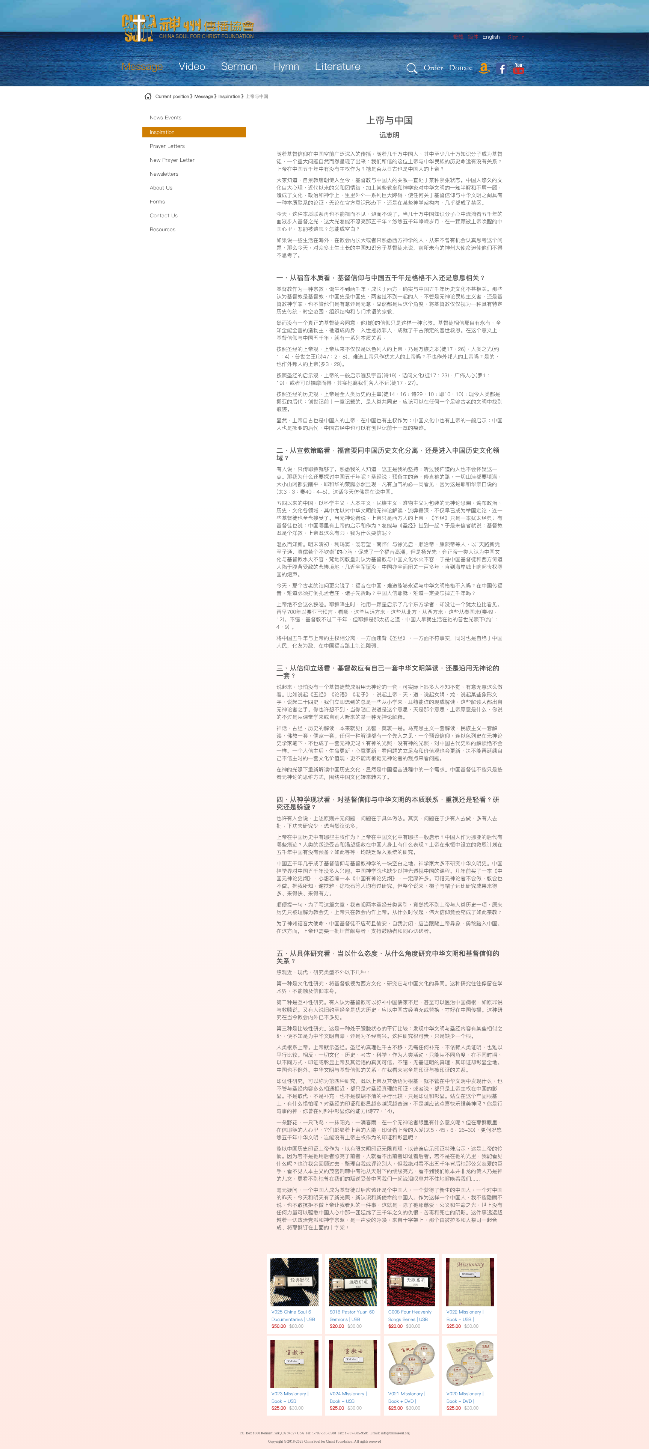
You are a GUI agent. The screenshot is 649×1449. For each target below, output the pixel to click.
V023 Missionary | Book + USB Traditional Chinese (292, 1401)
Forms (157, 201)
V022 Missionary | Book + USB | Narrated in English (467, 1319)
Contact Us (164, 215)
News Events (165, 117)
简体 (473, 37)
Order (433, 67)
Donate (460, 67)
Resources (162, 229)
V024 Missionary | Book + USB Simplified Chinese (349, 1401)
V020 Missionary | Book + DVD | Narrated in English (467, 1401)
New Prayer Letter (172, 160)
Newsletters (164, 174)
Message (204, 96)
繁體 (458, 37)
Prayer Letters (167, 146)
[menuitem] (516, 37)
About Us (161, 187)
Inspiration (229, 96)
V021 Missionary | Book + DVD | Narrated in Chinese (409, 1401)
